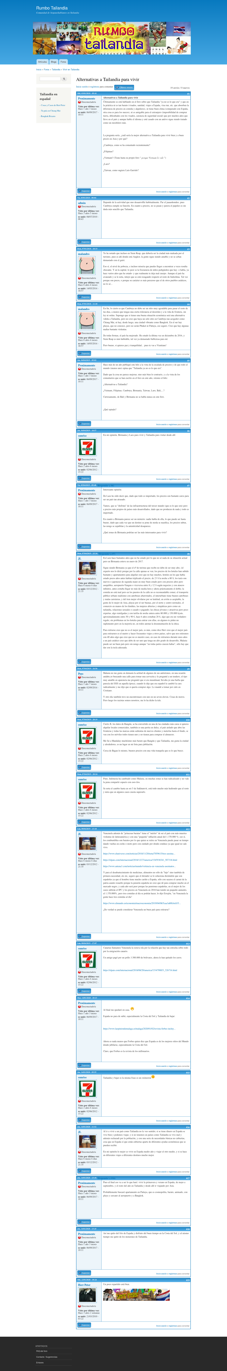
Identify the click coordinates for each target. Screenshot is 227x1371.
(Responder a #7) (106, 554)
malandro (83, 254)
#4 (188, 304)
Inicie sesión (82, 86)
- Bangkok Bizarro (47, 116)
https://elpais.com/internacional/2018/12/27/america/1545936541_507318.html (140, 859)
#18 (188, 1229)
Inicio (38, 69)
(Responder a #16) (106, 1178)
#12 (188, 829)
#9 (188, 669)
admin (82, 203)
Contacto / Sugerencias (46, 1356)
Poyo (80, 674)
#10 (188, 720)
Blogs (54, 61)
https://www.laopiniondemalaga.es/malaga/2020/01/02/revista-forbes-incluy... (139, 1028)
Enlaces (40, 1362)
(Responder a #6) (105, 485)
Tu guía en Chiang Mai (50, 110)
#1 (188, 93)
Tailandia (56, 69)
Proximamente (86, 98)
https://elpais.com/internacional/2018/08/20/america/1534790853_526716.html (140, 970)
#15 (188, 1072)
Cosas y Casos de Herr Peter (53, 105)
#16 (188, 1127)
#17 (188, 1178)
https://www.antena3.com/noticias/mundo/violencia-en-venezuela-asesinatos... (139, 866)
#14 (188, 998)
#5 (188, 360)
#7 (188, 485)
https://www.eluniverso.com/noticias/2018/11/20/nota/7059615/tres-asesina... (139, 853)
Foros (63, 61)
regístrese (94, 86)
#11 (188, 774)
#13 (188, 943)
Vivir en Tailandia (71, 69)
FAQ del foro (41, 1351)
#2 (188, 198)
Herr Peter (84, 1285)
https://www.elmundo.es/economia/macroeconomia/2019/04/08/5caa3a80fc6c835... (142, 903)
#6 (188, 431)
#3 (188, 249)
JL (79, 558)
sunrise (82, 435)
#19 (188, 1280)
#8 (188, 554)
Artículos (42, 61)
